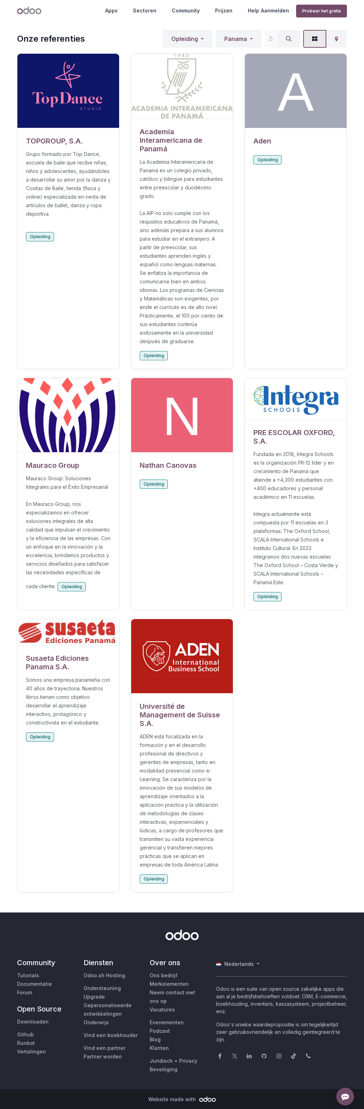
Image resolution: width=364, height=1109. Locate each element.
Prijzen (223, 10)
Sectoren (144, 10)
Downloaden (33, 1022)
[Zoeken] (288, 39)
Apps (111, 10)
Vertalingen (31, 1051)
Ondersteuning (102, 988)
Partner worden (103, 1056)
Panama (235, 38)
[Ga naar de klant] (68, 91)
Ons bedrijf (163, 975)
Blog (155, 1039)
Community (186, 10)
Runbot (26, 1043)
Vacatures (162, 1009)
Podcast (160, 1031)
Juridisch (161, 1061)
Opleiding (184, 38)
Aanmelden (275, 10)
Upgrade (94, 997)
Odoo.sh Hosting (104, 975)
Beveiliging (163, 1069)
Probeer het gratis (321, 11)
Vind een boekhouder (111, 1035)
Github (25, 1034)
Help (253, 10)
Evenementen (167, 1022)
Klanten (159, 1048)
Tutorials (28, 975)
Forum (24, 992)
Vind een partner (104, 1048)
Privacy (188, 1061)
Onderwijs (96, 1022)
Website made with (172, 1099)
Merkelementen (169, 984)
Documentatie (34, 984)
